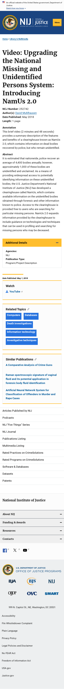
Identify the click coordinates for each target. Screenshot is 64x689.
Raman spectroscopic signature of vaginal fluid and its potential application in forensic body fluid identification (31, 379)
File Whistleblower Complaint (17, 623)
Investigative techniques (22, 340)
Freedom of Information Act (16, 660)
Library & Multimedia (19, 39)
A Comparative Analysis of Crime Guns (29, 365)
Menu (57, 22)
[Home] (34, 22)
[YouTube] (26, 551)
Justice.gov (8, 675)
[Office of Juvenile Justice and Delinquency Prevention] (12, 596)
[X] (16, 551)
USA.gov (6, 668)
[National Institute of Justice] (52, 583)
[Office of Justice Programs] (10, 22)
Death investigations (19, 323)
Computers (13, 315)
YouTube (15, 291)
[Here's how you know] (32, 5)
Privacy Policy (9, 638)
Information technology (21, 331)
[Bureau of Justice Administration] (12, 583)
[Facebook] (5, 551)
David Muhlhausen (26, 112)
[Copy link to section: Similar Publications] (35, 359)
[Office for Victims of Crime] (32, 595)
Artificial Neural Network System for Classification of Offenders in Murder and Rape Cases (30, 394)
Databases (31, 315)
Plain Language (10, 630)
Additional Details (16, 242)
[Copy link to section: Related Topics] (27, 309)
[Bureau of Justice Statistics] (32, 585)
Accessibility (8, 615)
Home (5, 39)
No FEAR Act (8, 653)
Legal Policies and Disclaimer (17, 645)
